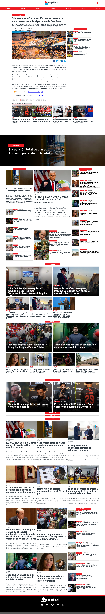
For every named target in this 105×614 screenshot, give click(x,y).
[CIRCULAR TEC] (64, 309)
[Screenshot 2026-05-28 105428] (41, 309)
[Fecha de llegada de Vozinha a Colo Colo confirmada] (70, 54)
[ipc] (75, 173)
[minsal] (75, 223)
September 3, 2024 (38, 95)
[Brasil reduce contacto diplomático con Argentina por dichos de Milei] (72, 588)
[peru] (9, 256)
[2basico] (83, 483)
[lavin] (75, 203)
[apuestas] (70, 41)
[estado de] (75, 183)
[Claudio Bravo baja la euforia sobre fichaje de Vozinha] (75, 242)
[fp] (75, 193)
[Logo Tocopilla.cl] (52, 4)
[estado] (75, 233)
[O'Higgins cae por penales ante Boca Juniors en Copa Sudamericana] (70, 34)
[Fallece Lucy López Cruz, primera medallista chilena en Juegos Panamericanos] (70, 47)
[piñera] (75, 252)
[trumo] (52, 191)
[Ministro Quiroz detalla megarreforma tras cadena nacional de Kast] (72, 577)
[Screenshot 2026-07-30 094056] (17, 309)
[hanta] (52, 483)
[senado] (9, 248)
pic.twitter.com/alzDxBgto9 (35, 92)
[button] (16, 100)
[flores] (75, 213)
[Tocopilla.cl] (7, 3)
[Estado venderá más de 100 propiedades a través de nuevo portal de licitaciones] (21, 482)
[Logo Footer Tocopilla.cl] (51, 602)
